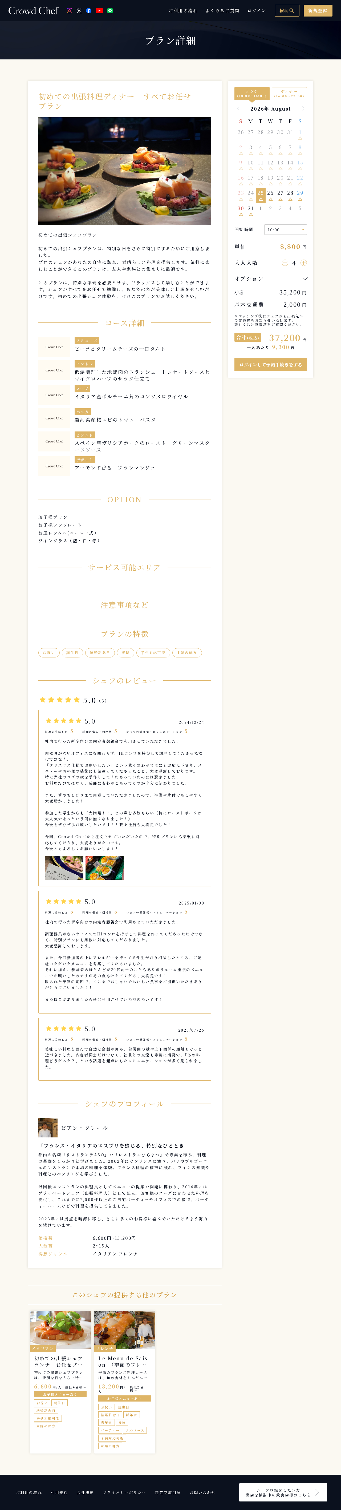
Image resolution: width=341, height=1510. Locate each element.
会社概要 (85, 1492)
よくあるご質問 (222, 10)
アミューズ (87, 340)
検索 (287, 10)
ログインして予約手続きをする (270, 364)
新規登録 (318, 10)
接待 (125, 652)
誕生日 (72, 652)
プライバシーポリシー (124, 1492)
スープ (82, 388)
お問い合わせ (203, 1492)
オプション (249, 278)
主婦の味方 (187, 652)
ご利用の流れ (183, 10)
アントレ (85, 363)
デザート (85, 459)
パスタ (82, 411)
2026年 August (270, 108)
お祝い (49, 652)
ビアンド (85, 435)
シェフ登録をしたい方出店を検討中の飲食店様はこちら (278, 1492)
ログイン (257, 10)
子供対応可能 (153, 652)
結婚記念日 (100, 652)
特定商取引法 (168, 1492)
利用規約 (59, 1492)
